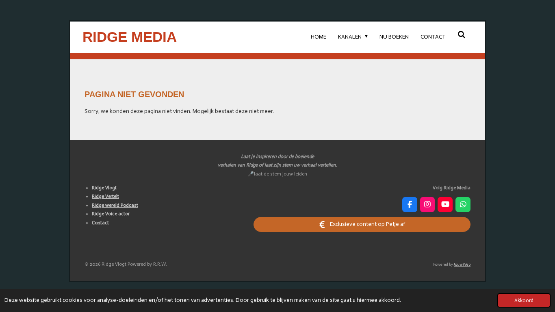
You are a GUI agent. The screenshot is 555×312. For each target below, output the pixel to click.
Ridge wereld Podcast (115, 205)
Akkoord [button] (523, 300)
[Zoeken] (461, 35)
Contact (100, 222)
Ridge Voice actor (111, 214)
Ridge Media (129, 37)
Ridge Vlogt (104, 188)
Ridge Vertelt (105, 196)
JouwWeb (462, 264)
